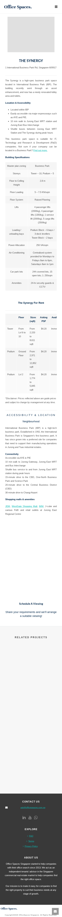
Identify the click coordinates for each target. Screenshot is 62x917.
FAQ (31, 836)
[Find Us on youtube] (30, 818)
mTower (31, 776)
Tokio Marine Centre (31, 742)
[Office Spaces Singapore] (9, 908)
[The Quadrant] (31, 658)
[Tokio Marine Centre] (31, 727)
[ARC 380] (31, 693)
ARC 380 (31, 707)
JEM (7, 506)
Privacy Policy (31, 846)
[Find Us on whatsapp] (36, 818)
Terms (31, 841)
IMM (41, 506)
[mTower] (31, 762)
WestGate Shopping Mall (24, 506)
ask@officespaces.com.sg (32, 807)
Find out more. (40, 150)
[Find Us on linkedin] (24, 818)
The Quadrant (31, 673)
